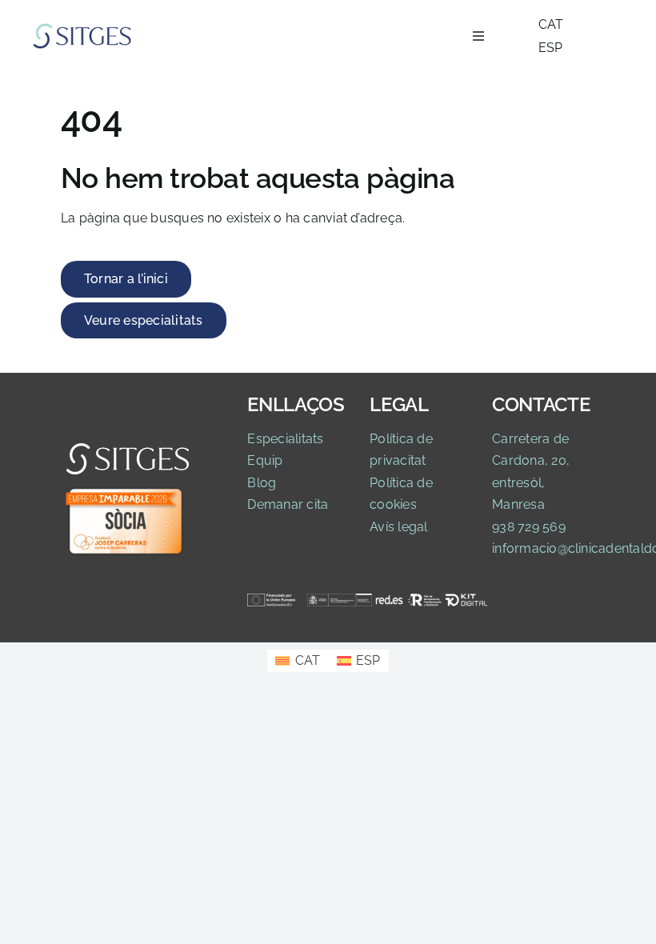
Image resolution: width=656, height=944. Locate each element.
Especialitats (285, 438)
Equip (264, 460)
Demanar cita (287, 504)
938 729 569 (529, 526)
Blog (261, 482)
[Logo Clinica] (82, 28)
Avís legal (398, 526)
